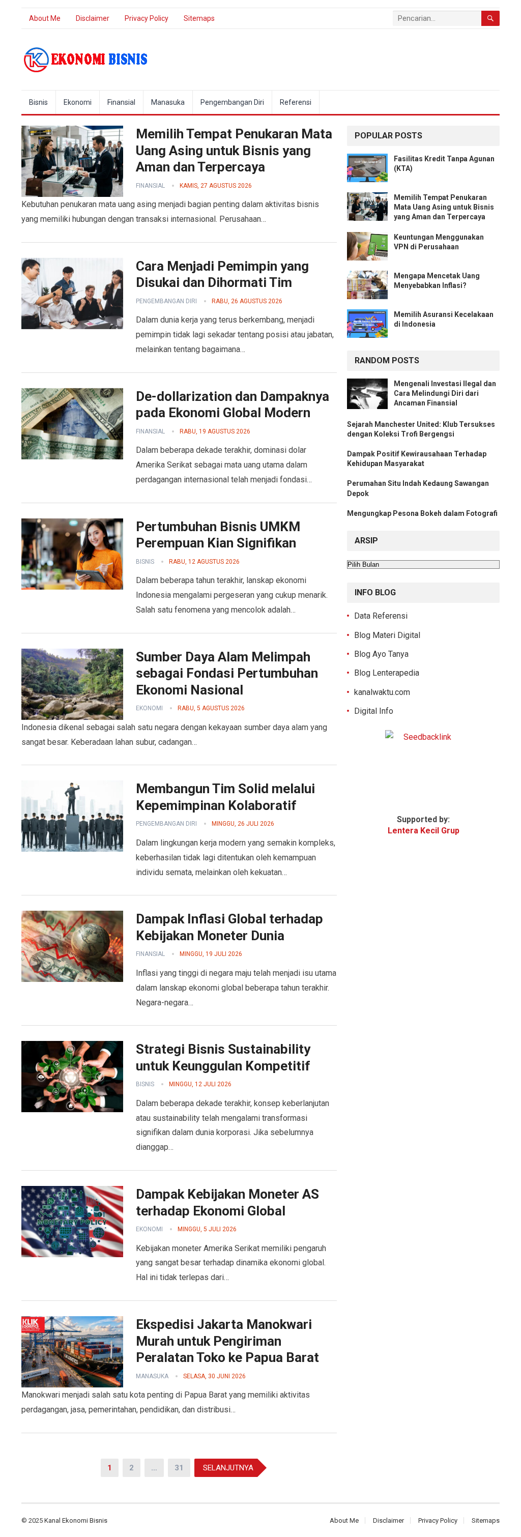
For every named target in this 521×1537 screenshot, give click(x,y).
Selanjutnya (228, 1467)
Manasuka (168, 102)
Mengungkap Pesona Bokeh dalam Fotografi (422, 513)
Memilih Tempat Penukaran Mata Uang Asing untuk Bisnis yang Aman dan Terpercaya (234, 150)
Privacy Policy (146, 18)
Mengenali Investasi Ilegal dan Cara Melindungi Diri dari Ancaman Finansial (445, 393)
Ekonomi (78, 102)
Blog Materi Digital (387, 635)
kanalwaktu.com (382, 692)
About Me (45, 18)
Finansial (121, 102)
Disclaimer (92, 18)
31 (179, 1467)
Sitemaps (199, 18)
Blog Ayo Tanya (381, 654)
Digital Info (373, 711)
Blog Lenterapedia (386, 673)
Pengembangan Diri (232, 102)
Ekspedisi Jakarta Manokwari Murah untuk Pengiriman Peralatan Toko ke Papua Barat (227, 1341)
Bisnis (38, 102)
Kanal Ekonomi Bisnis (75, 1520)
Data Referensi (381, 616)
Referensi (295, 102)
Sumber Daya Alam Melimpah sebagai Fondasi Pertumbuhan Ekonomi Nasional (227, 673)
